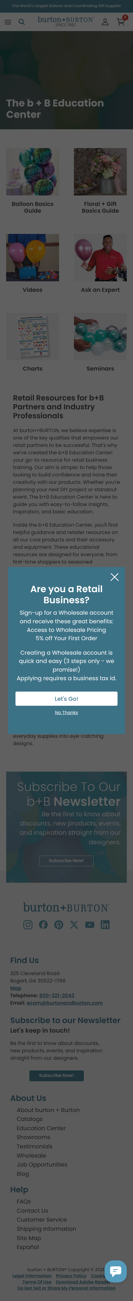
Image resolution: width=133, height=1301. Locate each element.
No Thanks (66, 712)
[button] (116, 1271)
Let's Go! (66, 699)
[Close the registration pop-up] (114, 577)
